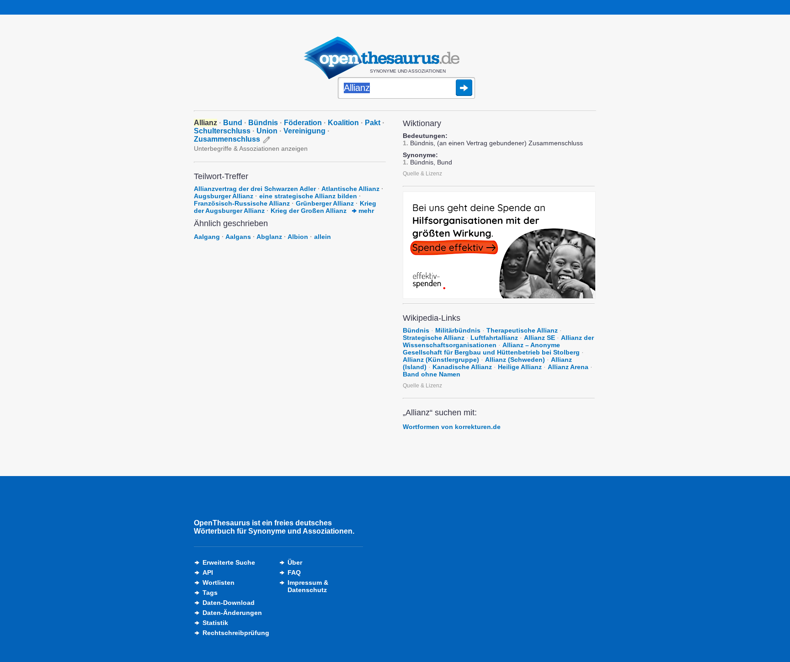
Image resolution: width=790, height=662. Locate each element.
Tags (210, 592)
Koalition (343, 123)
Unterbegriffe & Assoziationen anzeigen (251, 148)
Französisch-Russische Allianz (242, 203)
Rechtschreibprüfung (236, 632)
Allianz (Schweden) (515, 359)
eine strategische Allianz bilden (308, 196)
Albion (298, 236)
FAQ (294, 572)
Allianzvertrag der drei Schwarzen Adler (255, 188)
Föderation (303, 123)
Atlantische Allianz (350, 188)
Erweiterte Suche (229, 562)
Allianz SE (539, 337)
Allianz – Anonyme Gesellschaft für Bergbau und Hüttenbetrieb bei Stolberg (491, 348)
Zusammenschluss (227, 139)
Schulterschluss (222, 131)
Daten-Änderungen (232, 612)
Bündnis (263, 123)
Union (267, 131)
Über (295, 562)
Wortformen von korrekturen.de (452, 426)
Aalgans (238, 236)
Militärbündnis (457, 330)
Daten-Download (229, 602)
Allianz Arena (568, 367)
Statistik (215, 622)
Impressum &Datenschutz (308, 586)
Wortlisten (219, 582)
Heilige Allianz (520, 367)
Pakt (372, 123)
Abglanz (269, 236)
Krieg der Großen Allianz (309, 210)
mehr (365, 210)
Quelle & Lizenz (422, 173)
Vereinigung (304, 131)
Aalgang (207, 236)
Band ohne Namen (431, 374)
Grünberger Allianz (325, 203)
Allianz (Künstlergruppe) (441, 359)
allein (322, 236)
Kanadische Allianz (462, 367)
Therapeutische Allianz (522, 330)
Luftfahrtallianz (494, 337)
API (208, 572)
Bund (232, 123)
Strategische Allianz (433, 337)
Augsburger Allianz (223, 196)
